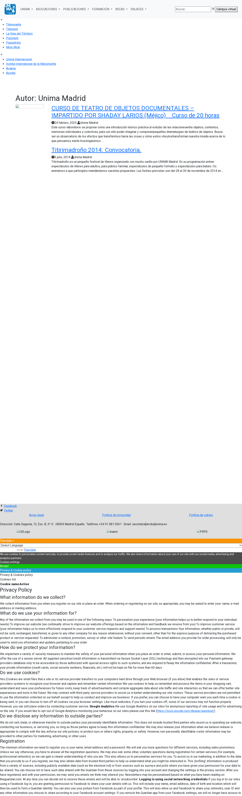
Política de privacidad (116, 515)
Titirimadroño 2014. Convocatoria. (96, 149)
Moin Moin (13, 47)
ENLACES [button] (137, 9)
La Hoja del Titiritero (19, 33)
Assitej (10, 73)
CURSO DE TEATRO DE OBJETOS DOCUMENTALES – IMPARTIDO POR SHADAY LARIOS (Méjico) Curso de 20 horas (135, 111)
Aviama (11, 68)
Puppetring (13, 42)
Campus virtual (226, 9)
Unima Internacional (19, 59)
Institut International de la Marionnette (31, 64)
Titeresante (13, 24)
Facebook (10, 506)
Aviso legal (36, 515)
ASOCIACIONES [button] (47, 9)
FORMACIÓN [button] (101, 9)
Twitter (8, 510)
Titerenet (12, 29)
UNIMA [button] (25, 9)
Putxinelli (12, 38)
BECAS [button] (120, 9)
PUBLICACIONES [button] (75, 9)
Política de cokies (201, 515)
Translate (30, 550)
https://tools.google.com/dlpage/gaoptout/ (185, 711)
